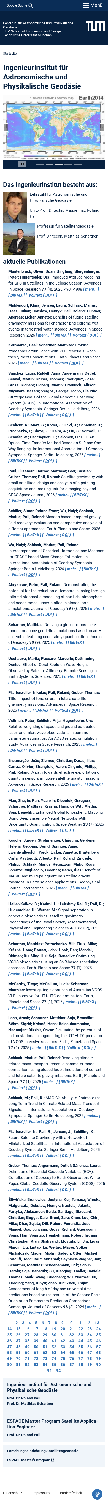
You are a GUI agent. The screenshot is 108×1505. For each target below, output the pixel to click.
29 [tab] (45, 1333)
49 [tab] (27, 1345)
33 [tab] (80, 1333)
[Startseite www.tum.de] (95, 26)
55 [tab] (80, 1345)
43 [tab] (71, 1339)
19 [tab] (54, 1327)
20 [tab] (63, 1327)
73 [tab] (45, 1357)
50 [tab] (36, 1345)
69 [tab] (9, 1357)
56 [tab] (89, 1345)
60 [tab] (27, 1351)
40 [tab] (45, 1339)
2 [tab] (16, 1321)
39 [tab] (36, 1339)
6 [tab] (43, 1321)
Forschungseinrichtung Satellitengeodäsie (42, 1449)
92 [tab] (58, 1369)
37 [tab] (18, 1339)
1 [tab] (10, 1321)
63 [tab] (54, 1351)
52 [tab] (54, 1345)
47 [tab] (9, 1345)
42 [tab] (63, 1339)
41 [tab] (54, 1339)
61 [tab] (36, 1351)
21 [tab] (71, 1327)
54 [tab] (71, 1345)
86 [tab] (63, 1363)
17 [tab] (36, 1327)
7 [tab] (49, 1321)
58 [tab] (9, 1351)
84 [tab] (45, 1363)
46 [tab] (98, 1339)
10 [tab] (70, 1321)
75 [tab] (63, 1357)
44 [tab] (80, 1339)
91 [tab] (49, 1369)
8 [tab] (56, 1321)
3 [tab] (23, 1321)
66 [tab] (80, 1351)
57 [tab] (98, 1345)
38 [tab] (27, 1339)
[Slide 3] (59, 162)
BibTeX (16, 293)
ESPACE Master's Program (28, 1458)
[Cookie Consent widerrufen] (97, 1494)
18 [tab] (45, 1327)
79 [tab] (98, 1357)
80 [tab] (9, 1363)
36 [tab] (9, 1339)
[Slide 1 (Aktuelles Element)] (40, 162)
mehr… (91, 287)
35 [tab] (98, 1333)
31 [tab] (63, 1333)
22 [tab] (80, 1327)
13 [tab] (97, 1321)
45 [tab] (89, 1339)
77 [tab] (80, 1357)
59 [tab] (18, 1351)
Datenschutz (12, 1491)
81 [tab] (18, 1363)
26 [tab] (18, 1333)
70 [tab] (18, 1357)
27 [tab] (27, 1333)
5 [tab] (36, 1321)
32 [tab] (71, 1333)
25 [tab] (9, 1333)
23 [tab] (89, 1327)
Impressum (41, 1491)
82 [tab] (27, 1363)
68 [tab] (98, 1351)
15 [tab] (18, 1327)
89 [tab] (89, 1363)
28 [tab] (36, 1333)
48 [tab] (18, 1345)
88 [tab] (80, 1363)
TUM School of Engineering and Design (32, 31)
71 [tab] (27, 1357)
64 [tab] (63, 1351)
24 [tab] (98, 1327)
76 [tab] (71, 1357)
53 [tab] (63, 1345)
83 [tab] (36, 1363)
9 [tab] (62, 1321)
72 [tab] (36, 1357)
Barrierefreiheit (71, 1491)
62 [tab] (45, 1351)
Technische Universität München (27, 35)
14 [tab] (9, 1327)
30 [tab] (54, 1333)
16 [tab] (27, 1327)
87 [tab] (71, 1363)
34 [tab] (89, 1333)
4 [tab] (30, 1321)
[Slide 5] (78, 162)
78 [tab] (89, 1357)
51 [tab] (45, 1345)
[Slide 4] (68, 162)
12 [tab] (88, 1321)
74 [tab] (54, 1357)
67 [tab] (89, 1351)
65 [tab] (71, 1351)
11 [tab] (79, 1321)
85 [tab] (54, 1363)
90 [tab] (98, 1363)
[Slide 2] (49, 162)
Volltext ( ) (41, 293)
